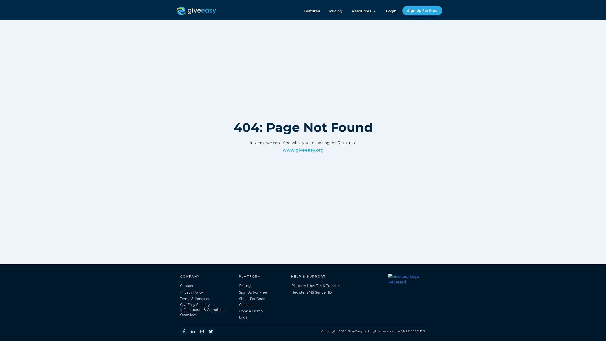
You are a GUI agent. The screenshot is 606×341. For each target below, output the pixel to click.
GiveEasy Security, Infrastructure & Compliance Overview (203, 310)
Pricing (245, 286)
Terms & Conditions (196, 299)
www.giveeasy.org (303, 150)
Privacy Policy (191, 292)
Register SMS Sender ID (311, 292)
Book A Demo (251, 311)
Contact (186, 286)
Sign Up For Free (253, 292)
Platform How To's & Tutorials (315, 286)
